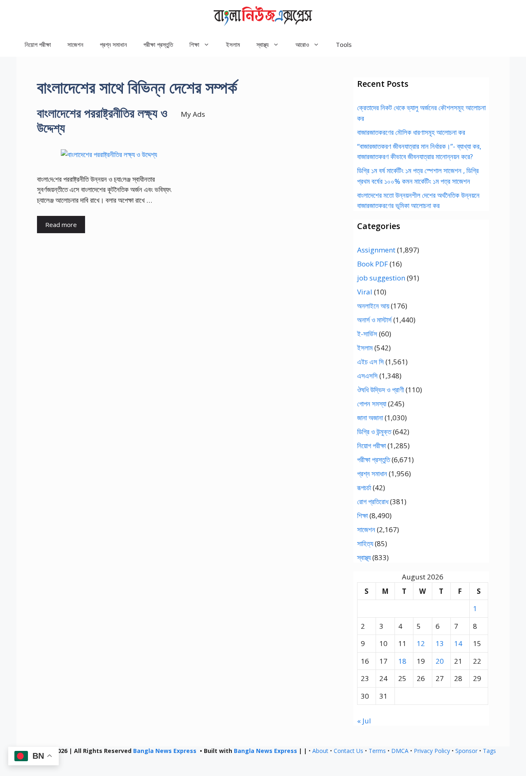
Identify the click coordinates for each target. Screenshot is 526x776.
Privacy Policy (432, 751)
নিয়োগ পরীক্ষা (38, 44)
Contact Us (348, 751)
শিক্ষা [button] (194, 44)
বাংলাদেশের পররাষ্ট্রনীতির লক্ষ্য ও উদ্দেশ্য (102, 120)
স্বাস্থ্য (364, 557)
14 (458, 643)
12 (421, 643)
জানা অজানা (370, 417)
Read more (61, 224)
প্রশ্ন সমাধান (113, 44)
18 (402, 661)
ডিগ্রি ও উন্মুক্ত (374, 431)
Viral (364, 292)
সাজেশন (75, 44)
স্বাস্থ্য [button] (262, 44)
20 (440, 661)
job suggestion (381, 278)
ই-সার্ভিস (367, 333)
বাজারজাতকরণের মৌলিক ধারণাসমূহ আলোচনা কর (411, 132)
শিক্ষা (362, 515)
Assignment (376, 250)
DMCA (399, 751)
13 (440, 643)
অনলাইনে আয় (373, 305)
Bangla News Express (164, 751)
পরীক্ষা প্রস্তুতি (158, 44)
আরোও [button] (302, 44)
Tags (489, 751)
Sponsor (466, 751)
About (320, 751)
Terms (377, 751)
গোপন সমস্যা (371, 403)
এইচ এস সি (370, 361)
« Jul (364, 720)
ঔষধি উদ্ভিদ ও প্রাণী (380, 389)
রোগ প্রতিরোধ (372, 501)
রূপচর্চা (364, 487)
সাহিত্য (365, 543)
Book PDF (372, 264)
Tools (344, 44)
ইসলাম (233, 44)
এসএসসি (367, 375)
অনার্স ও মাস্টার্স (374, 319)
